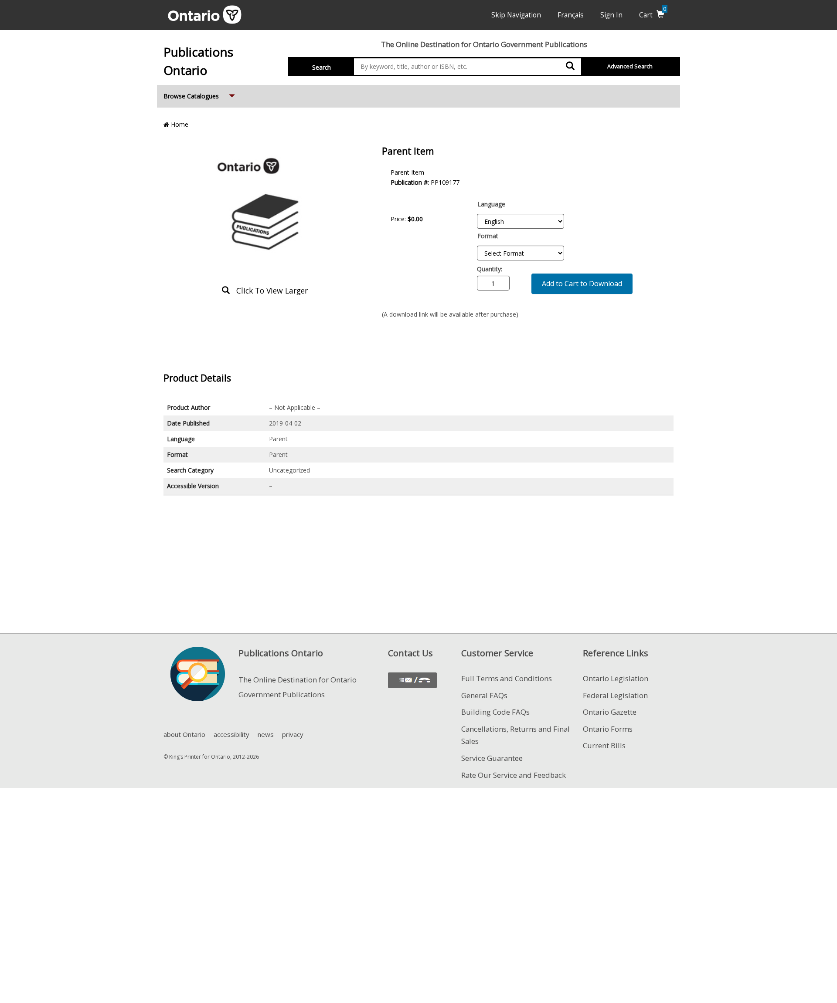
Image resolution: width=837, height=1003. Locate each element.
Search (321, 67)
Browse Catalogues (200, 95)
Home (178, 124)
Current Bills (604, 745)
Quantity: (489, 269)
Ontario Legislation (615, 678)
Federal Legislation (615, 695)
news (266, 734)
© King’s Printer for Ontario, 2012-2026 (211, 756)
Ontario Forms (608, 729)
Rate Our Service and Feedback (513, 775)
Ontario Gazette (609, 712)
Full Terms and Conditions (506, 678)
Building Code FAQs (495, 712)
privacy (292, 734)
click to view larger (269, 290)
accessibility (231, 734)
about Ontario (184, 734)
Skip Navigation (516, 15)
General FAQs (484, 695)
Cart (652, 15)
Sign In (611, 15)
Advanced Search (630, 66)
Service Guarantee (492, 758)
